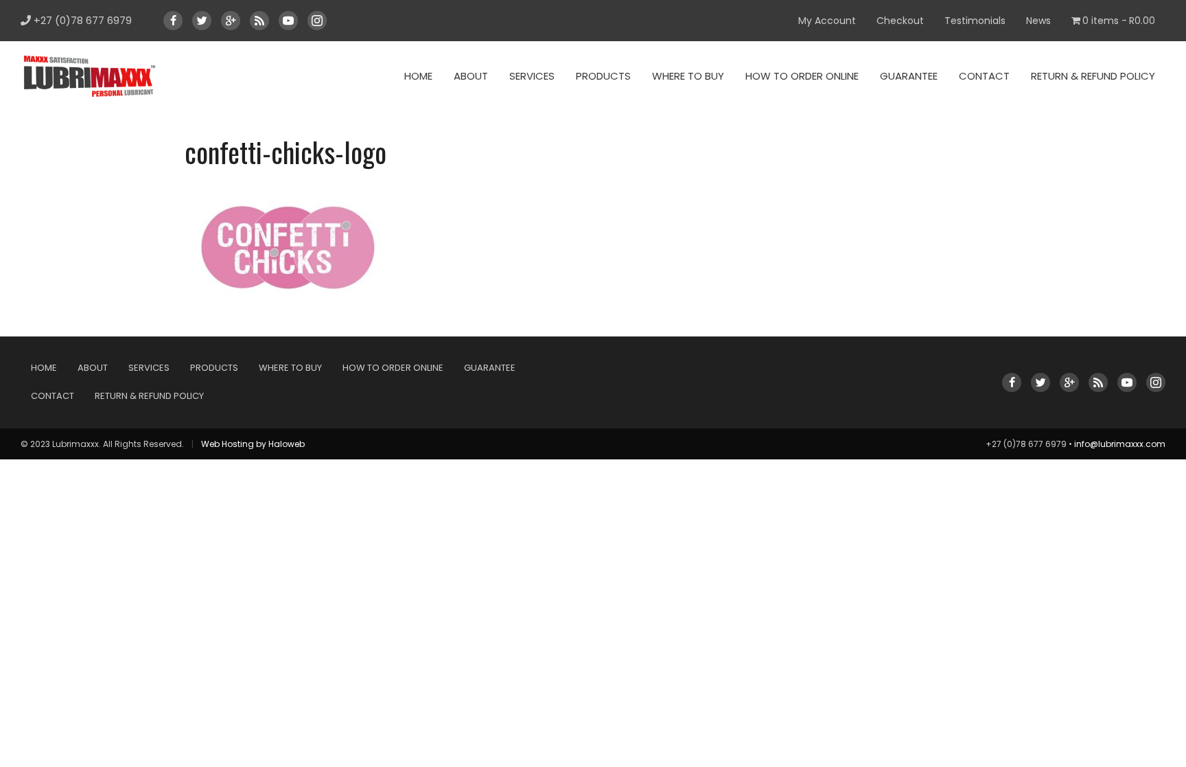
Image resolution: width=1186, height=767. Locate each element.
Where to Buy (688, 76)
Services (532, 76)
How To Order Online (802, 76)
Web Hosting (227, 444)
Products (603, 76)
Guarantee (909, 76)
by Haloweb (280, 444)
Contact (984, 76)
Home (418, 76)
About (471, 76)
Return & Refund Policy (1093, 76)
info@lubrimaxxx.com (1119, 444)
